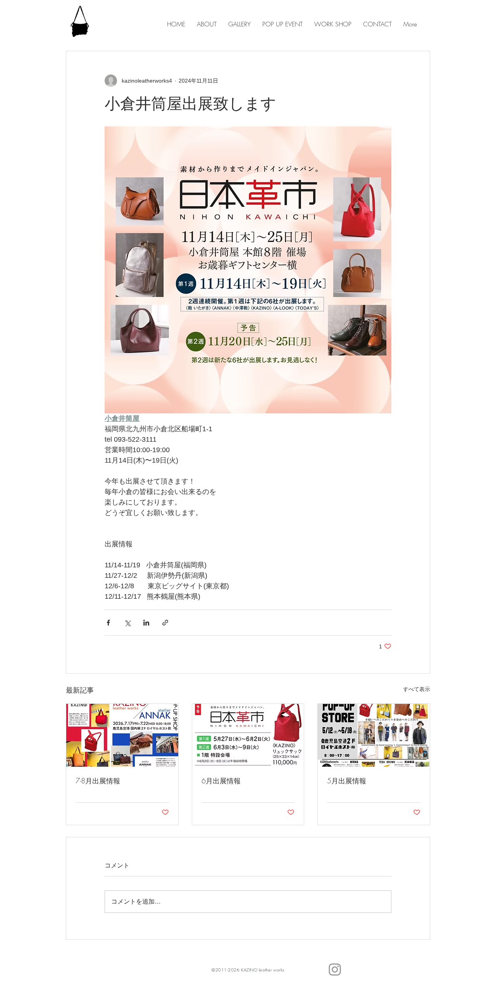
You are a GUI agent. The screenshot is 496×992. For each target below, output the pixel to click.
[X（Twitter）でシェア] (127, 622)
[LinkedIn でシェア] (146, 622)
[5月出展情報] (374, 735)
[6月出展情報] (248, 735)
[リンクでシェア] (165, 622)
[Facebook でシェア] (108, 622)
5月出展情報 (346, 780)
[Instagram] (335, 969)
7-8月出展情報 (98, 780)
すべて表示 (416, 689)
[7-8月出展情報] (122, 735)
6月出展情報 (221, 780)
